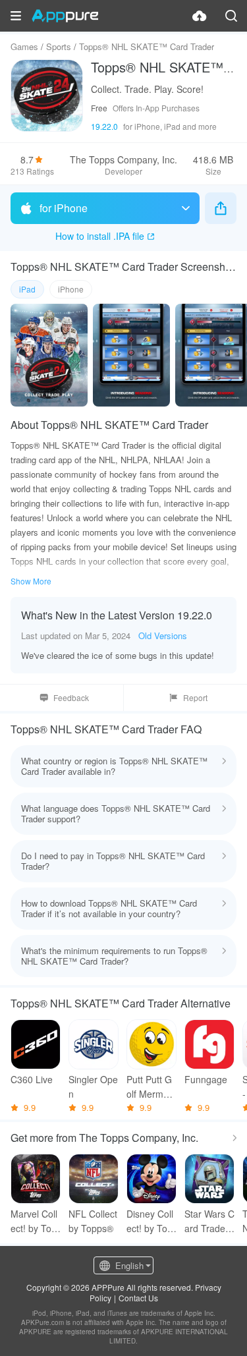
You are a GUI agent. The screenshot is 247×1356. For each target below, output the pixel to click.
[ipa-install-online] (199, 16)
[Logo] (65, 15)
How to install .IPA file (99, 235)
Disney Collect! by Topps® (149, 1221)
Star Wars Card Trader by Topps (209, 1221)
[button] (16, 16)
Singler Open (93, 1086)
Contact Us (138, 1297)
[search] (231, 16)
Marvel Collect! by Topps (34, 1221)
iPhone (71, 289)
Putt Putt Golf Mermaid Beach (151, 1087)
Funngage (205, 1079)
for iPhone (64, 207)
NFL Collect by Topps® (93, 1221)
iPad (27, 289)
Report (195, 697)
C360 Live (32, 1079)
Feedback (71, 697)
